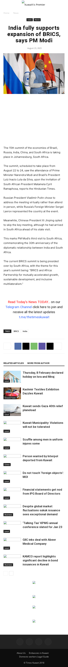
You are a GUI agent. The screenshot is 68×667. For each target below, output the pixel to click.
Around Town (10, 397)
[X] (25, 346)
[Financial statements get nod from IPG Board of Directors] (12, 494)
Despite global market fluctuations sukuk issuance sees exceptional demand (41, 510)
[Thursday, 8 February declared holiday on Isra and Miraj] (12, 377)
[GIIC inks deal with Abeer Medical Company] (12, 544)
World (37, 19)
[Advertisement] (34, 120)
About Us (21, 653)
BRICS (16, 331)
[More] (58, 346)
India (30, 19)
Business (8, 514)
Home (6, 12)
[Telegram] (38, 641)
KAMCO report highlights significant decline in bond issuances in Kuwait (40, 560)
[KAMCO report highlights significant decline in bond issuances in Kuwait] (12, 560)
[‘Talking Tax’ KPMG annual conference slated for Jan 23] (12, 527)
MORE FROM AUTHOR (38, 363)
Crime (7, 464)
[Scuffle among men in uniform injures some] (12, 444)
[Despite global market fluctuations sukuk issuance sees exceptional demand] (12, 510)
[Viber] (42, 346)
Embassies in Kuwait (39, 653)
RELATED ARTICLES (13, 363)
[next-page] (11, 573)
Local (7, 381)
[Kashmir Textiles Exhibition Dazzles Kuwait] (12, 393)
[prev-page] (5, 573)
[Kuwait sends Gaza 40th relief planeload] (12, 410)
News (16, 12)
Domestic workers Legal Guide (34, 656)
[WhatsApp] (34, 346)
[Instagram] (29, 641)
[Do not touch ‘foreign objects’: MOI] (12, 477)
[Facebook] (17, 346)
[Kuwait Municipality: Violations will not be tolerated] (12, 427)
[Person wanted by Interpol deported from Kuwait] (12, 460)
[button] (6, 4)
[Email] (50, 346)
